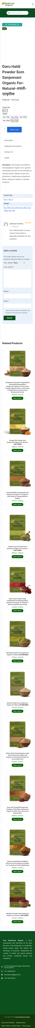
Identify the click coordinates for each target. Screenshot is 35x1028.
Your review (9, 267)
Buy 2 (11, 199)
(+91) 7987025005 (9, 978)
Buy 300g (23, 208)
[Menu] (33, 4)
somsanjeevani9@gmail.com (12, 974)
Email (6, 301)
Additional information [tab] (12, 146)
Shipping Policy (21, 1022)
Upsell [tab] (6, 158)
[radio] (5, 110)
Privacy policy (26, 1026)
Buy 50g (12, 211)
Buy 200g (15, 208)
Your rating (8, 263)
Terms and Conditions (8, 1022)
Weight (4, 113)
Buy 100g (7, 208)
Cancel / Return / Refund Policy (10, 1026)
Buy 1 (6, 199)
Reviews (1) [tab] (8, 152)
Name (6, 291)
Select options (17, 398)
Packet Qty (6, 107)
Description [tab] (8, 140)
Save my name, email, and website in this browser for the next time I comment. (18, 311)
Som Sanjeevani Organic (23, 1017)
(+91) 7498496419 (9, 971)
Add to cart (14, 130)
